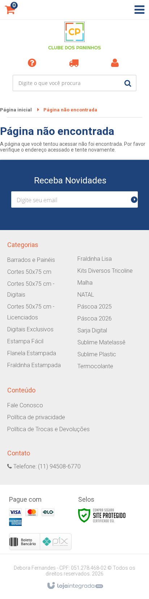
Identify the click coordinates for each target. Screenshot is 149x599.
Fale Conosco (25, 405)
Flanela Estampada (31, 353)
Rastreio (75, 62)
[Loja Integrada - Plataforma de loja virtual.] (75, 586)
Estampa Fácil (25, 341)
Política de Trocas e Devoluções (48, 429)
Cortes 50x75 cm (29, 271)
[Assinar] (137, 199)
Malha (85, 282)
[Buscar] (127, 83)
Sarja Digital (92, 330)
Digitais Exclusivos (30, 329)
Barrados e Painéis (31, 259)
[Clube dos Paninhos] (74, 36)
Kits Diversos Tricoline (105, 270)
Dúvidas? (33, 62)
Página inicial (16, 109)
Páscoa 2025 (94, 306)
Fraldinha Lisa (94, 258)
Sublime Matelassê (101, 342)
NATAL (85, 294)
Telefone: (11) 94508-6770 (46, 466)
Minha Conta (116, 62)
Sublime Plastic (96, 354)
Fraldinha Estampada (34, 365)
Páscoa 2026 (94, 318)
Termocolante (95, 366)
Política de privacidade (36, 417)
